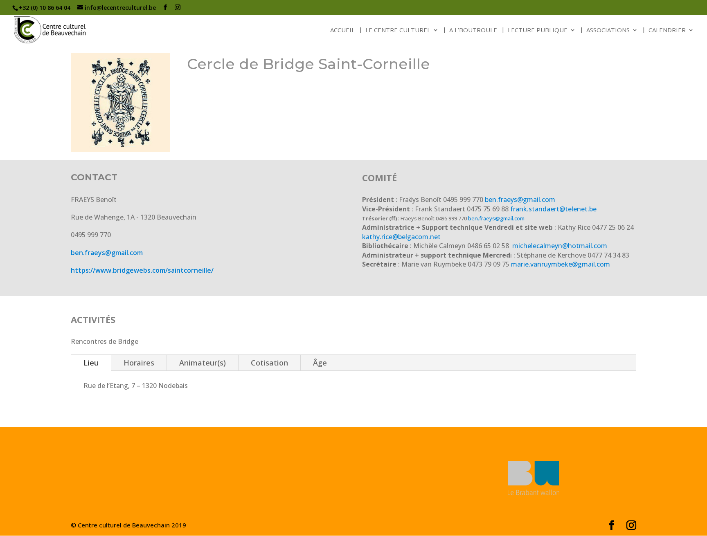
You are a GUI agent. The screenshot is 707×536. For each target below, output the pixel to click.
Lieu (91, 363)
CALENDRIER (667, 30)
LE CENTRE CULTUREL (397, 30)
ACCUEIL (342, 30)
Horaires (139, 363)
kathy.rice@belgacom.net (401, 236)
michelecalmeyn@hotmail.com (559, 245)
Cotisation (269, 363)
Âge (320, 363)
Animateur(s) (202, 363)
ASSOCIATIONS (608, 30)
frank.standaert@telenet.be (553, 208)
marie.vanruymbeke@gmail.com (560, 264)
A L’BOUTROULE (473, 30)
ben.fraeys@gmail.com (107, 252)
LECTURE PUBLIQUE (537, 30)
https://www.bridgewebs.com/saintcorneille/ (142, 270)
